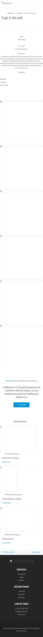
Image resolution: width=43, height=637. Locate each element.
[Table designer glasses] (8, 479)
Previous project (8, 552)
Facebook (21, 591)
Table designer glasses (12, 499)
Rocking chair (8, 539)
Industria (21, 580)
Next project (36, 552)
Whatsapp (21, 597)
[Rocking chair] (20, 519)
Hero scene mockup (10, 458)
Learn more (10, 381)
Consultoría (21, 574)
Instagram (21, 594)
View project (6, 462)
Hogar (22, 577)
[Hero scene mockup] (18, 438)
